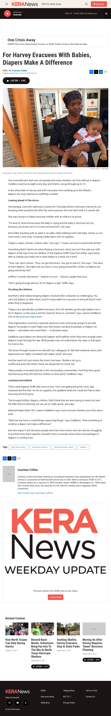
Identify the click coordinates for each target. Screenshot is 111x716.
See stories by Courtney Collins (35, 492)
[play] (7, 13)
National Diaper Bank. (31, 316)
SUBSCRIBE (55, 597)
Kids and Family (47, 697)
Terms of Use (91, 691)
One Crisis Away (21, 40)
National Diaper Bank (64, 447)
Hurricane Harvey (40, 447)
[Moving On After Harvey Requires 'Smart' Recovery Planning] (94, 628)
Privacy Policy (69, 703)
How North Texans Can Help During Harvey (16, 643)
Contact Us (90, 697)
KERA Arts (45, 703)
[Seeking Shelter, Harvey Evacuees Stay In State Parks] (68, 628)
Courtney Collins (19, 70)
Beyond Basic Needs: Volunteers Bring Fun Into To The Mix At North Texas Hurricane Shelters (42, 648)
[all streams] (107, 13)
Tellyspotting (68, 691)
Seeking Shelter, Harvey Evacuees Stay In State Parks (68, 643)
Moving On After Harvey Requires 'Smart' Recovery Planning (93, 645)
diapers (83, 447)
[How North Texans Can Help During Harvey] (16, 628)
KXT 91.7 (67, 697)
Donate (100, 4)
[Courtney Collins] (9, 474)
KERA (43, 691)
